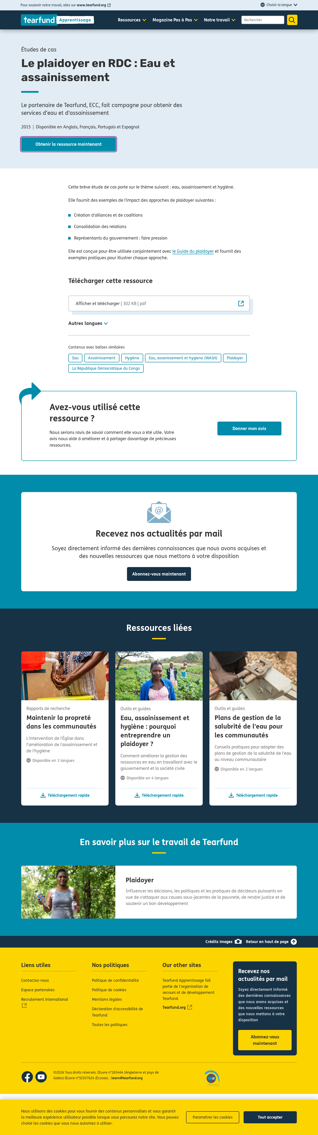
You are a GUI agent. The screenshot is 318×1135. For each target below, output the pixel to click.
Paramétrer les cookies (213, 1117)
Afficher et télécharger (111, 303)
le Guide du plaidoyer (193, 251)
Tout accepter (270, 1117)
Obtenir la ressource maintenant (68, 144)
